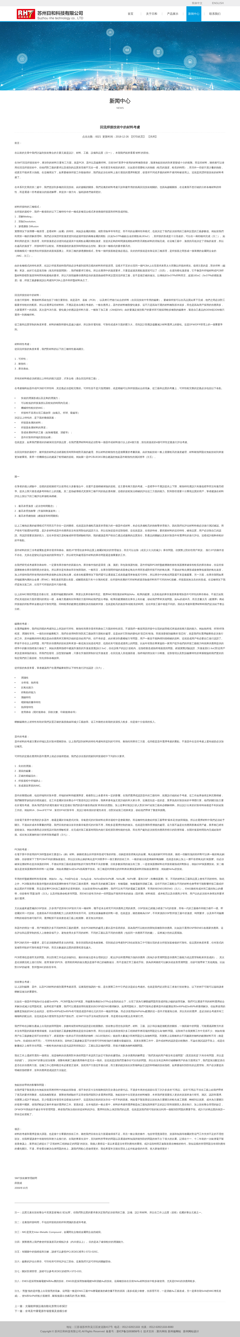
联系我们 (214, 13)
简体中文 (197, 3)
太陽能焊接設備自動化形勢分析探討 (46, 1306)
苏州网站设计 (191, 1331)
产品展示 (172, 13)
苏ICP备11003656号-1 (129, 1331)
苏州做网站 (174, 1331)
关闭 (152, 136)
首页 (130, 13)
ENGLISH (218, 3)
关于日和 (151, 13)
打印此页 (138, 136)
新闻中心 (193, 13)
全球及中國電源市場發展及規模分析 (46, 1310)
